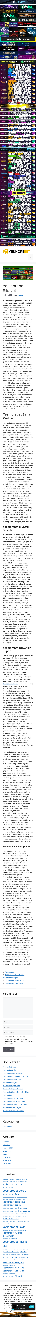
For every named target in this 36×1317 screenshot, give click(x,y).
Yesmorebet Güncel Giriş (14, 980)
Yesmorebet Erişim (10, 1083)
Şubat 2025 (7, 1154)
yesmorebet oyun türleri (22, 1249)
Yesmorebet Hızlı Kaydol (23, 1221)
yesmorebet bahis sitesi (14, 1202)
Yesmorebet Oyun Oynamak (13, 1098)
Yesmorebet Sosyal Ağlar (12, 1079)
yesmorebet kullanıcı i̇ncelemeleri (12, 1234)
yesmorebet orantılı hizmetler (9, 1249)
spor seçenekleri (13, 1181)
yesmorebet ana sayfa (22, 1197)
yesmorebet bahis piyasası (20, 1199)
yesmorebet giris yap (21, 1216)
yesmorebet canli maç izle (15, 1208)
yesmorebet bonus (12, 1205)
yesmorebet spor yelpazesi (23, 1259)
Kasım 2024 (7, 1164)
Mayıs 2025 (7, 1151)
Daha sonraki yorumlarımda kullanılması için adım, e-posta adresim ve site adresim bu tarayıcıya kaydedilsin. (19, 1040)
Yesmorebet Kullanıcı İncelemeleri (15, 1104)
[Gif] (18, 106)
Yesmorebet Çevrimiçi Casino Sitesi (16, 1092)
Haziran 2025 (8, 1148)
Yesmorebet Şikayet (10, 978)
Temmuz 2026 (8, 1142)
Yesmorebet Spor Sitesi (11, 1086)
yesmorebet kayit (14, 1226)
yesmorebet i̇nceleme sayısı (9, 1224)
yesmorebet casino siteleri (9, 1213)
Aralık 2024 (7, 1160)
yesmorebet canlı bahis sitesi (16, 1211)
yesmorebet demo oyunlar (9, 1216)
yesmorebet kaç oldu (8, 1230)
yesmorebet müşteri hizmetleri (10, 1238)
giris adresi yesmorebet (8, 1179)
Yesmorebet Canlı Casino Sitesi (14, 1101)
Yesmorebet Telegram (13, 1262)
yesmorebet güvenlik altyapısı (10, 1221)
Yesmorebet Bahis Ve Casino (13, 1111)
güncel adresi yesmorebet (21, 1179)
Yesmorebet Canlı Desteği (12, 1073)
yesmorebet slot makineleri (15, 1257)
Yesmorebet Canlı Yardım (14, 983)
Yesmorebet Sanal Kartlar (14, 975)
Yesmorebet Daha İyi (21, 1213)
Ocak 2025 (7, 1157)
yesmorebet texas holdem (9, 1265)
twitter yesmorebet (22, 1181)
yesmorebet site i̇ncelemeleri (9, 1254)
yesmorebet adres (14, 1190)
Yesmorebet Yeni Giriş (13, 1271)
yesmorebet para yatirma (14, 1251)
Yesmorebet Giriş (9, 1070)
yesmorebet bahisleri (8, 1199)
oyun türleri (5, 1181)
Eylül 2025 (6, 1145)
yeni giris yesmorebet (13, 1184)
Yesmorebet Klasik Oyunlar (19, 1230)
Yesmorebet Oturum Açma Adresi (15, 1076)
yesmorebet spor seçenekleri (9, 1259)
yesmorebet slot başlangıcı (23, 1254)
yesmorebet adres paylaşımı (9, 1197)
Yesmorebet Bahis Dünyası (13, 1089)
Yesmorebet (9, 972)
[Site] (18, 66)
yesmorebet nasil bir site (16, 1243)
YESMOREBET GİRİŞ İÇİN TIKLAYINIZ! (18, 39)
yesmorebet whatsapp (13, 1268)
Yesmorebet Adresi (10, 1067)
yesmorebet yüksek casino (9, 1273)
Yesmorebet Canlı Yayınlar (12, 1108)
